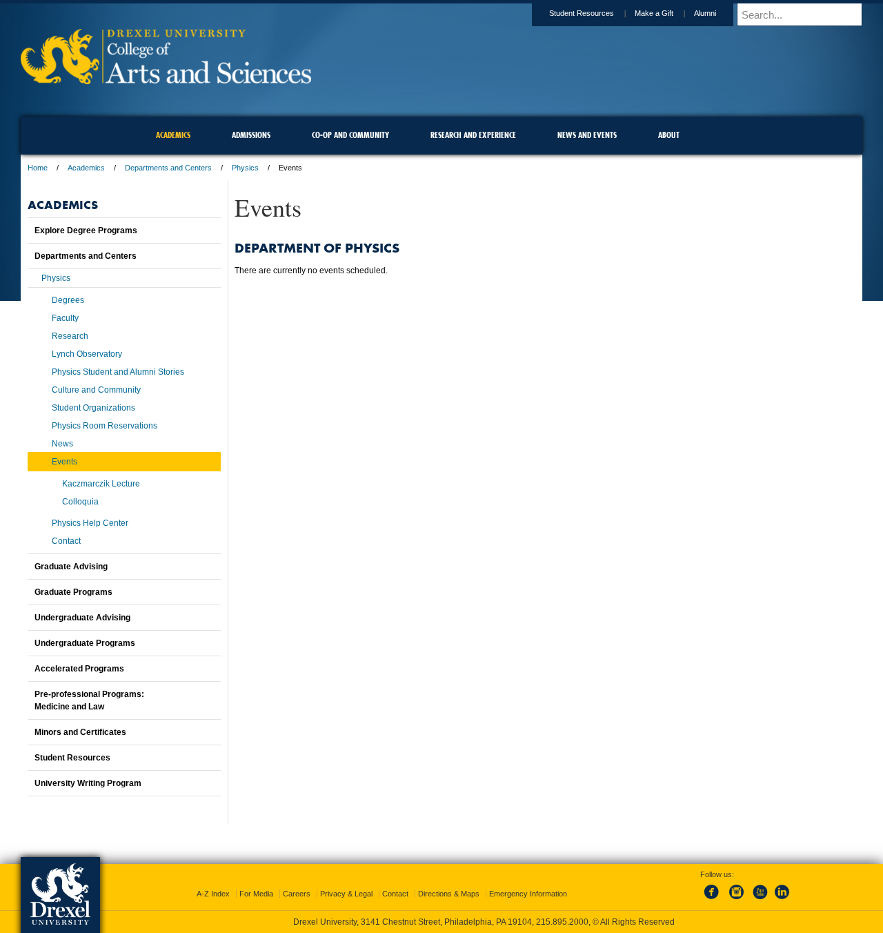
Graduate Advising (71, 566)
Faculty (65, 318)
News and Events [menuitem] (587, 135)
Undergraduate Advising (82, 617)
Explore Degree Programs (85, 230)
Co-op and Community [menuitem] (350, 135)
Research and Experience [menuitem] (473, 135)
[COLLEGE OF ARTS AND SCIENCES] (166, 80)
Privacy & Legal (346, 894)
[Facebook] (714, 900)
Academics (86, 168)
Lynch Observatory (87, 354)
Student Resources (581, 13)
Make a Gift (654, 13)
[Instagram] (736, 900)
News (62, 444)
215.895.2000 (562, 922)
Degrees (68, 300)
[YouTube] (759, 900)
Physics (245, 168)
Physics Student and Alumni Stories (118, 372)
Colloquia (80, 502)
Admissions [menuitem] (251, 135)
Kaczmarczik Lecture (101, 484)
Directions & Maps (448, 894)
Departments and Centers (168, 168)
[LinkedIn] (782, 900)
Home (38, 168)
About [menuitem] (668, 135)
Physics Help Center (90, 523)
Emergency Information (528, 894)
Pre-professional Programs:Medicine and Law (89, 700)
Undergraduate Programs (84, 643)
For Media (256, 894)
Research (70, 336)
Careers (296, 894)
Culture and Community (96, 390)
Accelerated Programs (79, 669)
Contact (66, 541)
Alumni (705, 13)
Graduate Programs (73, 592)
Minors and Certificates (80, 732)
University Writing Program (87, 783)
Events (64, 461)
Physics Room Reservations (104, 426)
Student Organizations (93, 408)
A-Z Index (213, 894)
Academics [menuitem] (173, 135)
